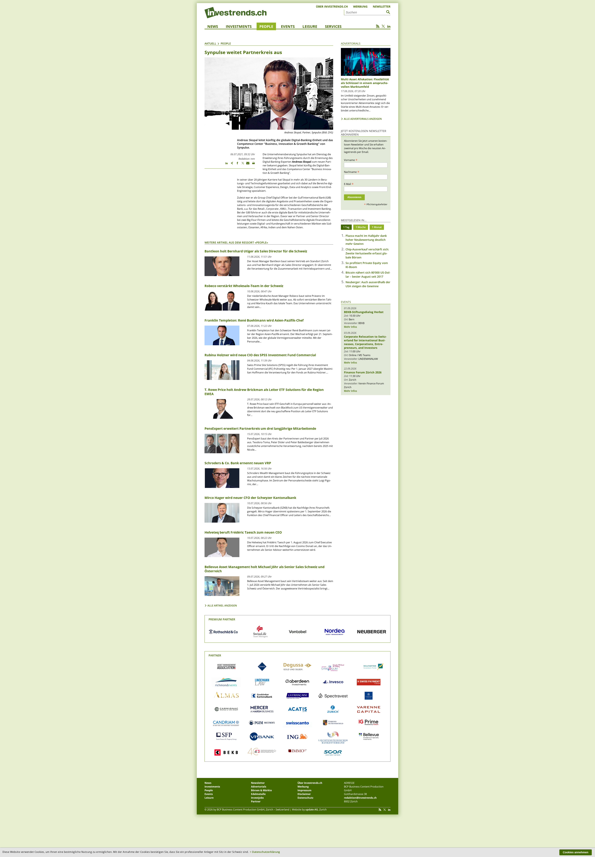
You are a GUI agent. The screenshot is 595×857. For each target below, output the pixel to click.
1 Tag (346, 227)
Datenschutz (305, 797)
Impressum (304, 790)
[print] (252, 164)
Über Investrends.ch (332, 6)
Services (333, 26)
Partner (215, 655)
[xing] (230, 164)
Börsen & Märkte (261, 790)
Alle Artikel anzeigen (222, 605)
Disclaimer (304, 794)
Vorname (350, 160)
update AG (311, 809)
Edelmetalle (258, 794)
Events (288, 26)
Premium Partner (222, 619)
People (266, 26)
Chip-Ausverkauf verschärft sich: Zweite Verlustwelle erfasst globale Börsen (367, 253)
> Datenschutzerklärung (265, 852)
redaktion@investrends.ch (360, 797)
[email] (246, 164)
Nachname (351, 172)
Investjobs (257, 797)
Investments (239, 26)
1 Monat (377, 227)
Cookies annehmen (575, 852)
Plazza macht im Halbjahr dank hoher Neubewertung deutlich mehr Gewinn (366, 240)
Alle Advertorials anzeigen (363, 119)
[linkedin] (225, 164)
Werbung (360, 6)
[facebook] (236, 164)
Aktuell (210, 43)
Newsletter (381, 6)
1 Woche (361, 227)
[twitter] (241, 164)
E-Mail (349, 184)
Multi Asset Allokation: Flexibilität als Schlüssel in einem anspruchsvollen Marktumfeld (365, 83)
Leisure (309, 26)
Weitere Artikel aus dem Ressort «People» (236, 242)
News (212, 26)
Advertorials (350, 43)
